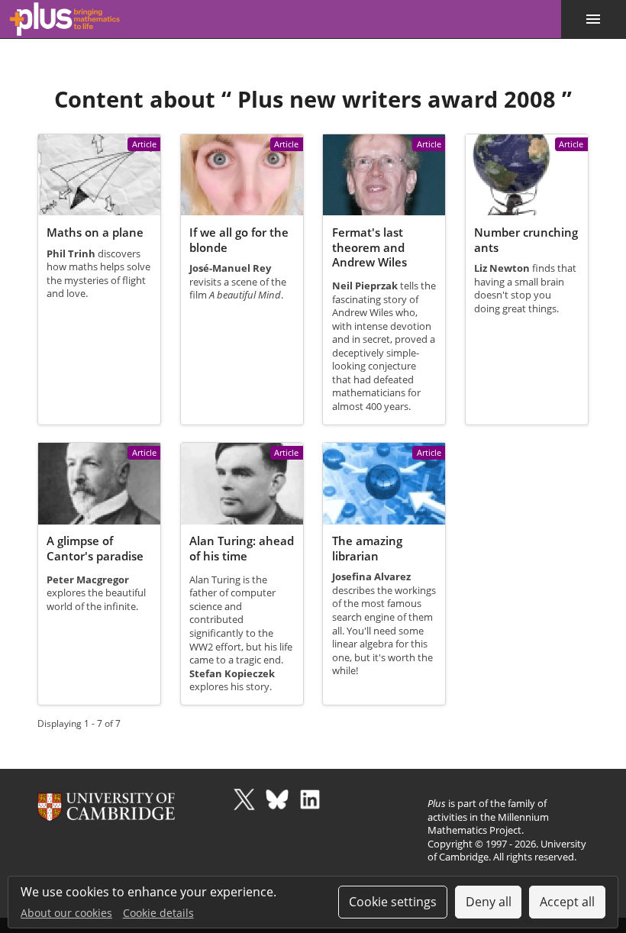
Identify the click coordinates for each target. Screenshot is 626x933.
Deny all (488, 901)
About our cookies (66, 913)
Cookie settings (393, 901)
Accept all (567, 901)
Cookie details (158, 913)
